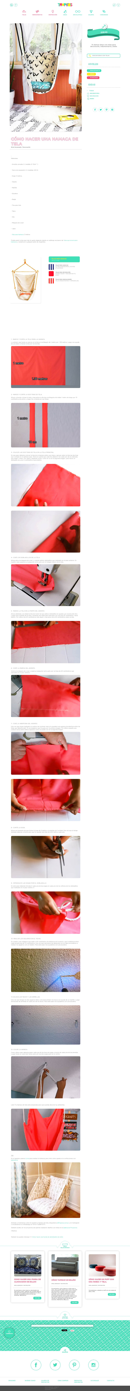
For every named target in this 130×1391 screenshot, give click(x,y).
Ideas (65, 14)
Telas (24, 14)
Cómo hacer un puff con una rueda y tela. (101, 1281)
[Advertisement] (46, 320)
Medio (92, 74)
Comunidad (104, 14)
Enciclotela (77, 14)
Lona (27, 1158)
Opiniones (12, 1380)
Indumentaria (94, 93)
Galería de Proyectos (70, 1227)
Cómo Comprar (63, 1380)
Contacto (110, 1380)
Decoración (94, 96)
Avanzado (94, 77)
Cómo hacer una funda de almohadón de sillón (47, 1237)
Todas (91, 90)
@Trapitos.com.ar (63, 1223)
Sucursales (95, 1380)
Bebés (92, 98)
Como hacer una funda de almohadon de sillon (27, 1281)
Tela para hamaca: (18, 234)
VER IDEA (37, 1298)
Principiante (95, 70)
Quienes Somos (30, 1380)
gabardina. (14, 1160)
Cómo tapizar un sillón (63, 1280)
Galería (91, 14)
